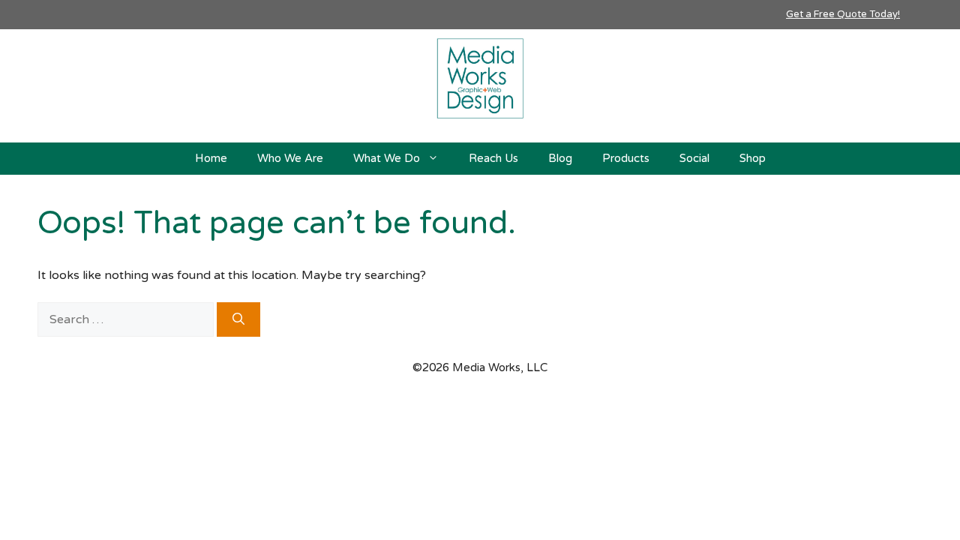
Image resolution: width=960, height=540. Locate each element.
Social (695, 158)
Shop (753, 158)
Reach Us (493, 158)
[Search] (238, 319)
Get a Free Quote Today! (843, 14)
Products (626, 158)
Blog (560, 158)
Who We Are (290, 158)
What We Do (386, 158)
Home (211, 158)
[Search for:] (127, 319)
